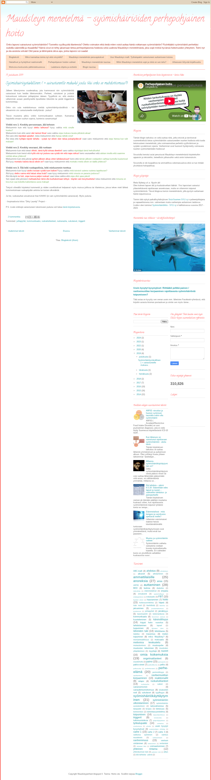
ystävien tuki (156, 752)
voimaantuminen (157, 746)
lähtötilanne (160, 631)
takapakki (137, 709)
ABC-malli (137, 571)
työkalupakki (140, 723)
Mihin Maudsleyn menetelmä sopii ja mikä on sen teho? (141, 62)
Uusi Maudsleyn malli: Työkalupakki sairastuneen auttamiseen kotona (141, 57)
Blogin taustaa (89, 67)
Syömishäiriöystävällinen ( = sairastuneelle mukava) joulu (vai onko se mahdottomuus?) (67, 83)
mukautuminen (139, 645)
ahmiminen (164, 571)
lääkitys (136, 634)
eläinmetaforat (150, 591)
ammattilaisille (143, 577)
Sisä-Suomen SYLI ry (178, 199)
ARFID (136, 585)
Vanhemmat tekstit (117, 231)
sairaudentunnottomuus (143, 690)
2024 (139, 338)
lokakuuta (143, 370)
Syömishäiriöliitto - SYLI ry (164, 205)
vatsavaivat (152, 743)
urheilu (148, 726)
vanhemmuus (140, 740)
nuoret (164, 651)
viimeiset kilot (141, 746)
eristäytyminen (138, 597)
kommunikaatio (33, 221)
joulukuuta (144, 357)
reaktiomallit (161, 678)
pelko (162, 664)
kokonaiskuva (158, 614)
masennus (150, 634)
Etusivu (66, 231)
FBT (160, 596)
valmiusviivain (157, 737)
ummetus (160, 723)
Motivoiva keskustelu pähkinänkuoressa (27, 67)
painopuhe (162, 662)
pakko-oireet (138, 664)
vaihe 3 (161, 732)
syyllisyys (160, 692)
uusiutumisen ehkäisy (157, 729)
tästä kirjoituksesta (71, 207)
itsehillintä (150, 605)
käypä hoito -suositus (151, 622)
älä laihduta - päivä (144, 755)
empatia (164, 591)
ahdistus (151, 570)
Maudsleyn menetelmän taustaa (96, 62)
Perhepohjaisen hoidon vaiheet (62, 62)
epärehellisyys (159, 594)
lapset (159, 625)
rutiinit (159, 684)
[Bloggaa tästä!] (29, 217)
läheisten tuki (140, 631)
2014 (139, 394)
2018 (139, 379)
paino (149, 661)
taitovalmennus (157, 706)
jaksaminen (138, 608)
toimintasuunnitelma (156, 712)
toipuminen (139, 714)
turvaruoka (158, 718)
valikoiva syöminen (142, 735)
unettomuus (137, 726)
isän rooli (137, 605)
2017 (139, 383)
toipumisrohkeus (159, 715)
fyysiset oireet (138, 600)
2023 (139, 341)
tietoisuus (160, 709)
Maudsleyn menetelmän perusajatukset (86, 57)
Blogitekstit (14, 57)
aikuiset (141, 574)
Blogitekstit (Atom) (69, 240)
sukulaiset (72, 221)
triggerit (81, 221)
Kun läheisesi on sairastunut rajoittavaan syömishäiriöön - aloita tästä (156, 441)
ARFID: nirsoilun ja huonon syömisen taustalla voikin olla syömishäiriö (154, 414)
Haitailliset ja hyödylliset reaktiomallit (25, 62)
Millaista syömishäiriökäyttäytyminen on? (157, 463)
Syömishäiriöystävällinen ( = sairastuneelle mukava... (149, 362)
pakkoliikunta (152, 665)
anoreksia (140, 581)
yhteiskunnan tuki (140, 752)
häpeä (161, 602)
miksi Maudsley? (156, 637)
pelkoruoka (137, 668)
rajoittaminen (137, 675)
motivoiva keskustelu (146, 642)
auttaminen (152, 584)
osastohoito (138, 662)
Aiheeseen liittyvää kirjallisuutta (186, 62)
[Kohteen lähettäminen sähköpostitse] (26, 217)
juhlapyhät (21, 221)
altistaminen (158, 574)
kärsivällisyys (160, 619)
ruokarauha (62, 221)
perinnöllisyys (158, 672)
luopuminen (138, 628)
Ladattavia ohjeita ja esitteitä (64, 67)
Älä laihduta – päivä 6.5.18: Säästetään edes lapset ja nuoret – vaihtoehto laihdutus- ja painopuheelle (157, 490)
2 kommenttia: (14, 217)
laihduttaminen (139, 625)
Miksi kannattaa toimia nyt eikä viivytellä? (44, 57)
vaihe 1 (137, 731)
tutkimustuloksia (140, 720)
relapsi (141, 681)
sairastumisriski (140, 687)
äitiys (166, 752)
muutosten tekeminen (143, 648)
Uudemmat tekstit (16, 231)
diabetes (160, 588)
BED (135, 588)
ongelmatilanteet (152, 658)
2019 (139, 353)
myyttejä (153, 651)
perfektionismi (150, 668)
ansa (159, 581)
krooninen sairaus (158, 617)
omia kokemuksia (154, 654)
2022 (139, 345)
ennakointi (142, 594)
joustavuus (137, 611)
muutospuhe (157, 645)
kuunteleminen (139, 619)
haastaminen (152, 600)
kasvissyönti (142, 614)
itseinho (162, 605)
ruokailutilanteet (49, 221)
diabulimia (136, 591)
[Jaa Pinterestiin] (38, 217)
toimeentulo (138, 712)
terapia (149, 709)
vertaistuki (164, 743)
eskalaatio (150, 597)
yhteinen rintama (145, 749)
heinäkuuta (144, 374)
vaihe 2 (151, 732)
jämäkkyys (163, 611)
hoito (165, 599)
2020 (139, 349)
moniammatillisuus (141, 640)
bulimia (147, 588)
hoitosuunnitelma (146, 603)
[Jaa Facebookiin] (35, 217)
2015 (139, 390)
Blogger (138, 774)
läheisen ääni (158, 628)
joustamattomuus (157, 608)
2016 (139, 386)
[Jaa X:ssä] (32, 217)
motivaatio (159, 639)
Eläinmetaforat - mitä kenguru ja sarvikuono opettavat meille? (156, 514)
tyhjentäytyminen (159, 720)
